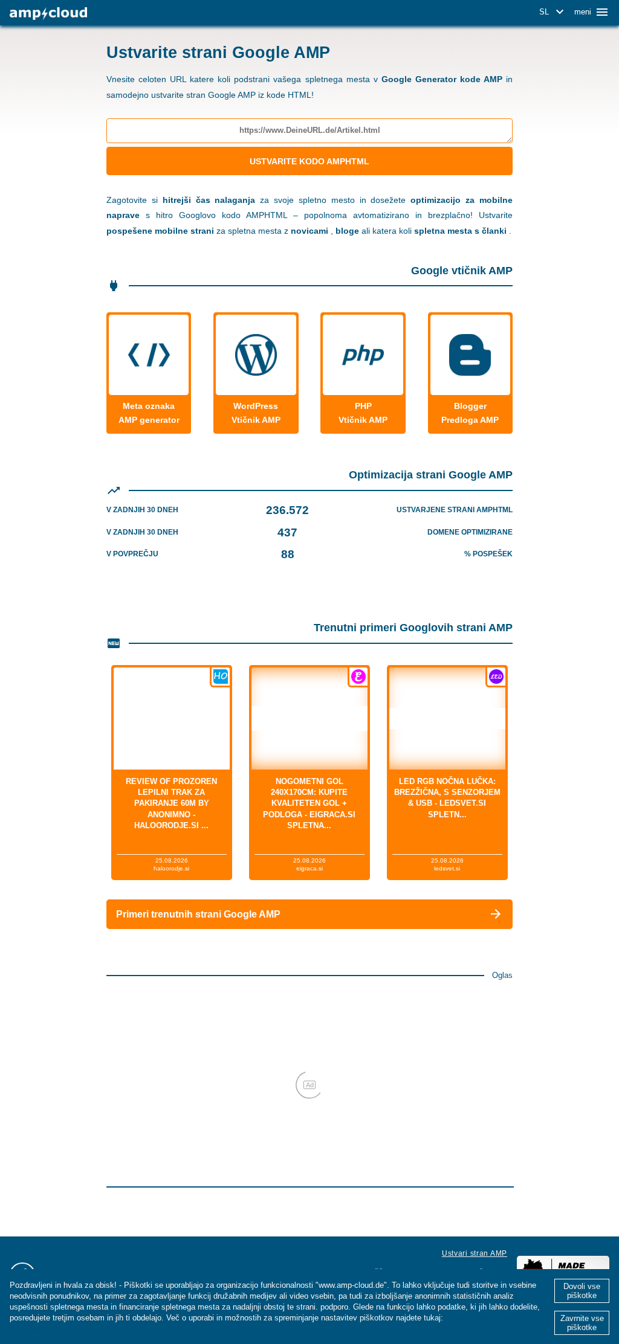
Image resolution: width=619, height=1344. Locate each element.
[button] (553, 12)
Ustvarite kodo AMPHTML (309, 161)
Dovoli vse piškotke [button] (581, 1291)
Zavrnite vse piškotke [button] (582, 1323)
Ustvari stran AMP (474, 1253)
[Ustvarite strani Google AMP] (48, 13)
